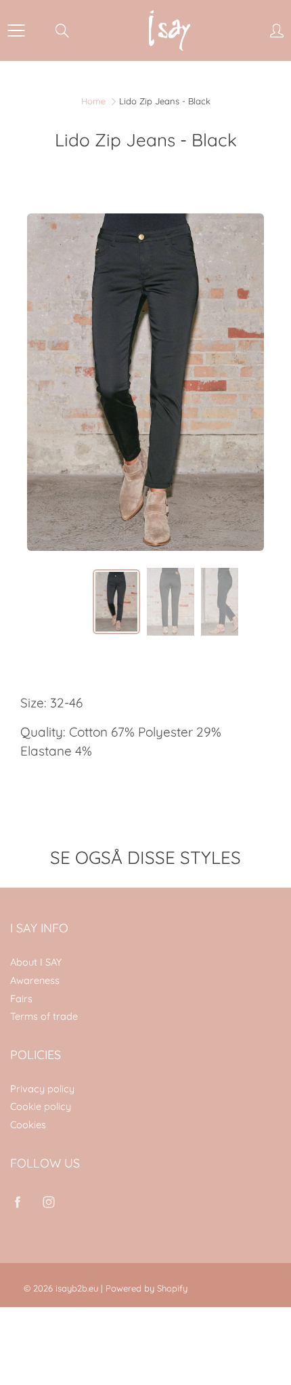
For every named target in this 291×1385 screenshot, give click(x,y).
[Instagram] (48, 1202)
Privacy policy (42, 1088)
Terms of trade (44, 1016)
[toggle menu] (16, 30)
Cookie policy (40, 1106)
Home (93, 101)
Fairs (21, 998)
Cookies (28, 1124)
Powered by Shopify (146, 1288)
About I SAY (36, 961)
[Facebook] (17, 1202)
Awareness (35, 980)
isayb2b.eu (76, 1288)
